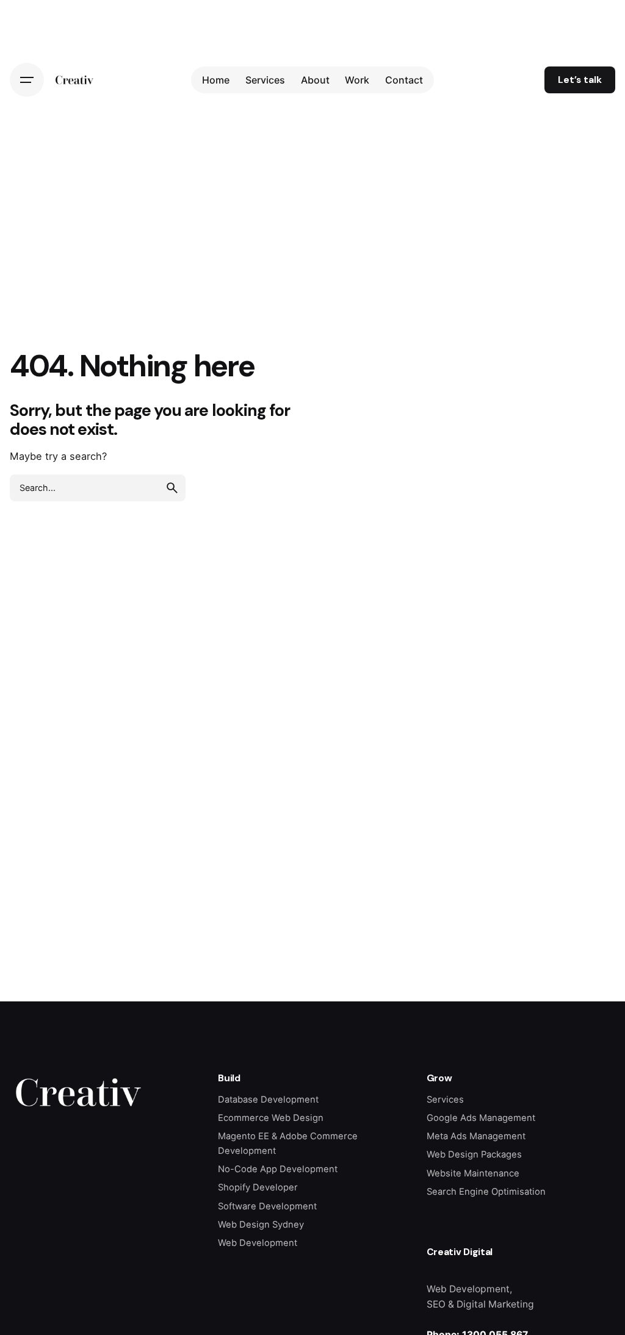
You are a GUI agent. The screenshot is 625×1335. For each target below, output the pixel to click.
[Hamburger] (27, 80)
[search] (172, 487)
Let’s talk (580, 80)
